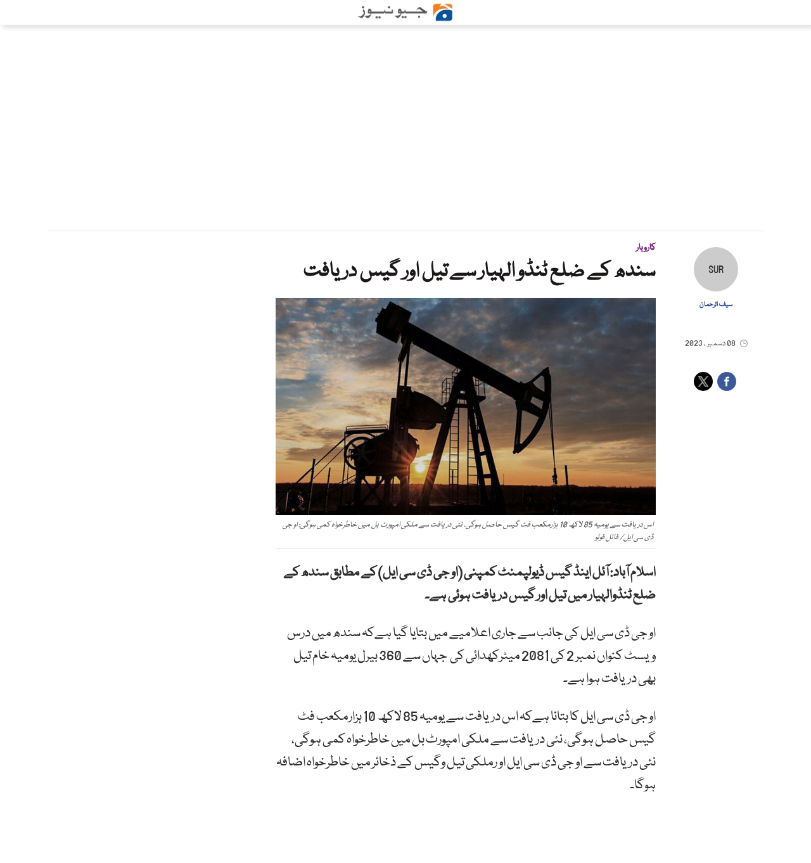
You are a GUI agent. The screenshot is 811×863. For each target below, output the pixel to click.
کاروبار (646, 248)
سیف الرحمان (715, 305)
